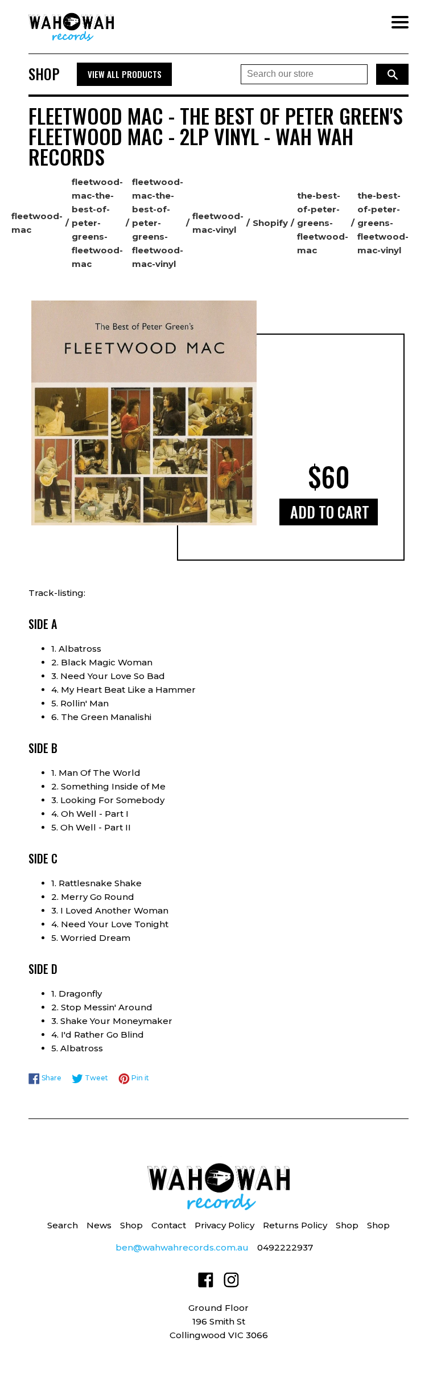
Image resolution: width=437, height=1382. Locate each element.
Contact (168, 1225)
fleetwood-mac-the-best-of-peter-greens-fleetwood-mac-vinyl (157, 222)
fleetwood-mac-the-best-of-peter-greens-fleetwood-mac (97, 222)
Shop (131, 1225)
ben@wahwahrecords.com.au (182, 1247)
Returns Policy (295, 1225)
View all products (125, 74)
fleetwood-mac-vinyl (218, 223)
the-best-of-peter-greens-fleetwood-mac (322, 223)
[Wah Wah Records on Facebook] (205, 1282)
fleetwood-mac (37, 223)
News (99, 1225)
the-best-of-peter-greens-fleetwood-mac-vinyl (383, 223)
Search (62, 1225)
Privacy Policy (224, 1225)
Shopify (270, 222)
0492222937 (285, 1247)
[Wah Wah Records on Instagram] (231, 1282)
